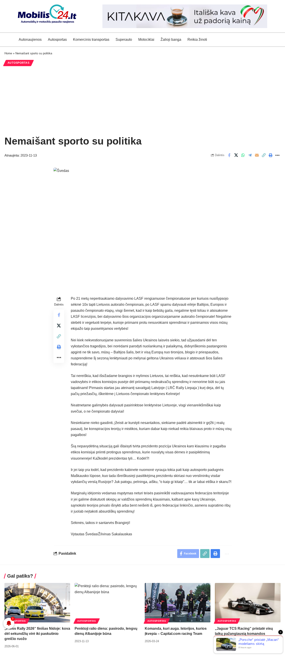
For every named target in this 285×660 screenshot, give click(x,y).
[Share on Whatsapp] (243, 155)
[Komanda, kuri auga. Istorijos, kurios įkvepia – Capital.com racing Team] (177, 602)
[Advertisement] (142, 100)
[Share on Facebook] (229, 155)
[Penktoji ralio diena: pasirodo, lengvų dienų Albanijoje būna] (107, 602)
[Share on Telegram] (250, 155)
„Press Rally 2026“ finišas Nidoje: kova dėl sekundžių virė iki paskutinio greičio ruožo (37, 634)
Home (8, 53)
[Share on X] (236, 155)
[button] (264, 155)
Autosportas (19, 62)
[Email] (257, 155)
